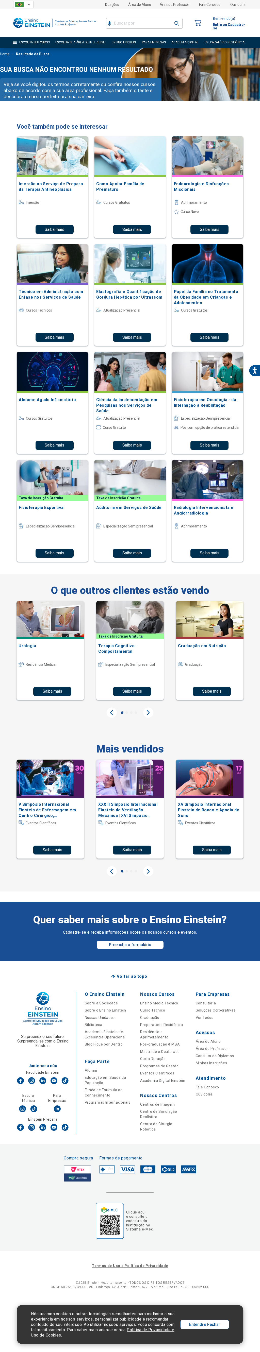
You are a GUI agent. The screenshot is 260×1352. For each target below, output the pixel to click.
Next (148, 713)
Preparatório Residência (161, 1025)
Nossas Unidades (100, 1018)
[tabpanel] (50, 650)
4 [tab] (136, 712)
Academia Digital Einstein (162, 1081)
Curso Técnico (152, 1010)
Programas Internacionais (108, 1102)
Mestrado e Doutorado (160, 1052)
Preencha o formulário (130, 944)
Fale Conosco (209, 4)
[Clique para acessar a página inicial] (54, 29)
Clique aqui (136, 1212)
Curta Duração (153, 1059)
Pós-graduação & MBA (160, 1044)
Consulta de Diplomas (215, 1056)
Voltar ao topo (132, 976)
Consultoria (206, 1003)
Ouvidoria (238, 4)
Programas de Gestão (159, 1066)
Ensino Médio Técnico (159, 1003)
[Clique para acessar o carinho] (198, 23)
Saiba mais (54, 229)
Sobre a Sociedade (101, 1003)
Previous (112, 713)
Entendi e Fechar (204, 1324)
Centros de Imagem (157, 1104)
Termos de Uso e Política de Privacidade (130, 1266)
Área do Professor (174, 4)
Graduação (149, 1018)
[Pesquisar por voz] (109, 23)
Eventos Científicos (157, 1073)
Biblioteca (93, 1025)
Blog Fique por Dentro (104, 1044)
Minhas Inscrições (211, 1063)
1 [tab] (122, 712)
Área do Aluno (139, 4)
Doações (112, 4)
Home (5, 54)
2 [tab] (126, 712)
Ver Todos (205, 1018)
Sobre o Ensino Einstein (105, 1010)
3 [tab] (131, 712)
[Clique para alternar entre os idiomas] (23, 4)
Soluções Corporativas (216, 1010)
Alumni (91, 1070)
